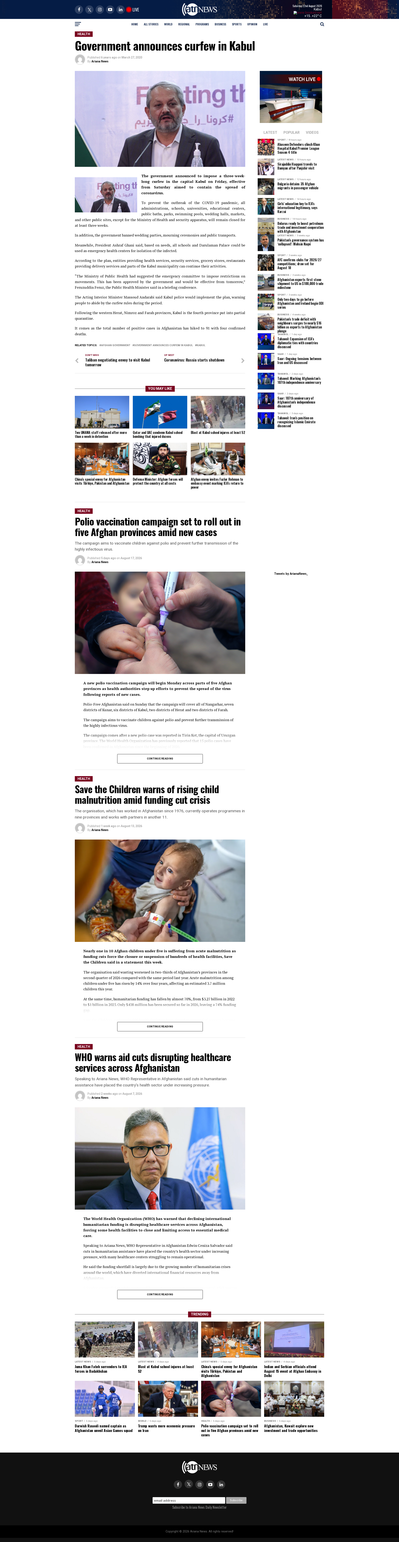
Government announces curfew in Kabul (163, 345)
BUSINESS (220, 24)
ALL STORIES (151, 24)
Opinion (252, 24)
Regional (184, 24)
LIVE (265, 24)
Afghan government (115, 345)
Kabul (318, 9)
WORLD (168, 24)
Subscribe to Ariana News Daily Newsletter (199, 1507)
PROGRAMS (202, 24)
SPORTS (236, 24)
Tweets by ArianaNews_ (291, 574)
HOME (134, 24)
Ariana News (99, 61)
